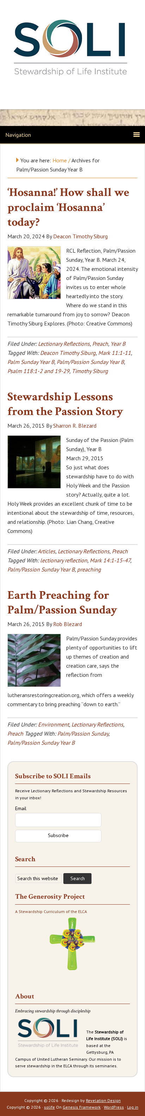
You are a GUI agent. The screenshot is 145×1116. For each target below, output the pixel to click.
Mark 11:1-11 (114, 352)
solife (49, 1107)
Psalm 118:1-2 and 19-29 (38, 370)
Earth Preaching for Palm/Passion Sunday (62, 603)
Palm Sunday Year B (30, 361)
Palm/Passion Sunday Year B (90, 361)
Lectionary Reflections (64, 343)
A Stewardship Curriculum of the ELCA (51, 911)
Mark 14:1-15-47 (110, 560)
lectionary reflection (63, 560)
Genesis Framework (82, 1107)
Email (20, 808)
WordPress (114, 1107)
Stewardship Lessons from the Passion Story (65, 404)
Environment (53, 724)
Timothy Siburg (90, 370)
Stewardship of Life (72, 48)
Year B (118, 343)
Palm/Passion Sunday (82, 733)
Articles (46, 551)
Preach (100, 343)
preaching (89, 569)
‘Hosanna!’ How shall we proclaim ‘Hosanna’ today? (68, 207)
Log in (132, 1107)
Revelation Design (103, 1100)
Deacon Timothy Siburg (68, 352)
